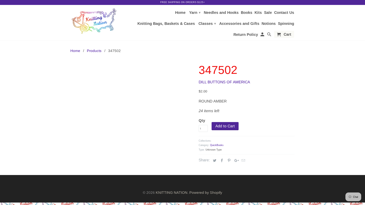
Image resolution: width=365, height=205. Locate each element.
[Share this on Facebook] (221, 160)
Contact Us (284, 13)
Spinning (286, 24)
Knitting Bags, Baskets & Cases (166, 24)
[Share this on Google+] (235, 160)
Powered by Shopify (205, 193)
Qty (202, 120)
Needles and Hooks (221, 13)
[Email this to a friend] (243, 160)
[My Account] (262, 35)
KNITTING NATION (171, 193)
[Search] (269, 35)
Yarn (195, 12)
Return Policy (245, 35)
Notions (269, 24)
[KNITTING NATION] (94, 21)
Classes (207, 23)
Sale (268, 13)
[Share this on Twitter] (214, 160)
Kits (258, 13)
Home (180, 13)
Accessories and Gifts (239, 24)
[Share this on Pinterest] (228, 160)
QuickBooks (217, 145)
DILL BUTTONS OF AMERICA (224, 82)
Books (246, 13)
